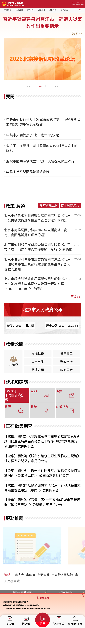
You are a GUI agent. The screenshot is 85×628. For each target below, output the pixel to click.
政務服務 (30, 10)
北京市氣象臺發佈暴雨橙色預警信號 (15, 602)
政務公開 (19, 10)
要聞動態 (7, 10)
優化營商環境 (70, 205)
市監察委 (43, 575)
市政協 (30, 575)
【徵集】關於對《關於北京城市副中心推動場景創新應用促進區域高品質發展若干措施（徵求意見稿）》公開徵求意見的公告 (42, 441)
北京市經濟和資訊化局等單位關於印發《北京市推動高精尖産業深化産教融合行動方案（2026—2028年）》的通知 (37, 284)
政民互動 (53, 10)
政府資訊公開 (49, 205)
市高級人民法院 (62, 575)
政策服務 (41, 10)
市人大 (19, 575)
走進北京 (64, 10)
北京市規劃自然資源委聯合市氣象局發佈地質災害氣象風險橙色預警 (26, 608)
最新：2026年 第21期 (20, 325)
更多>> (77, 33)
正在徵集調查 (19, 426)
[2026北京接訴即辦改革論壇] (42, 38)
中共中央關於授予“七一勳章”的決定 (32, 135)
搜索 (73, 5)
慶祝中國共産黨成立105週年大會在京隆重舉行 (40, 161)
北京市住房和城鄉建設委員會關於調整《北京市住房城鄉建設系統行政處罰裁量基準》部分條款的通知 (37, 264)
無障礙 (78, 5)
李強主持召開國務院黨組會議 (27, 172)
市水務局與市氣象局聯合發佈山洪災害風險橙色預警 (21, 605)
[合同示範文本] (32, 528)
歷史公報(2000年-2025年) (62, 325)
